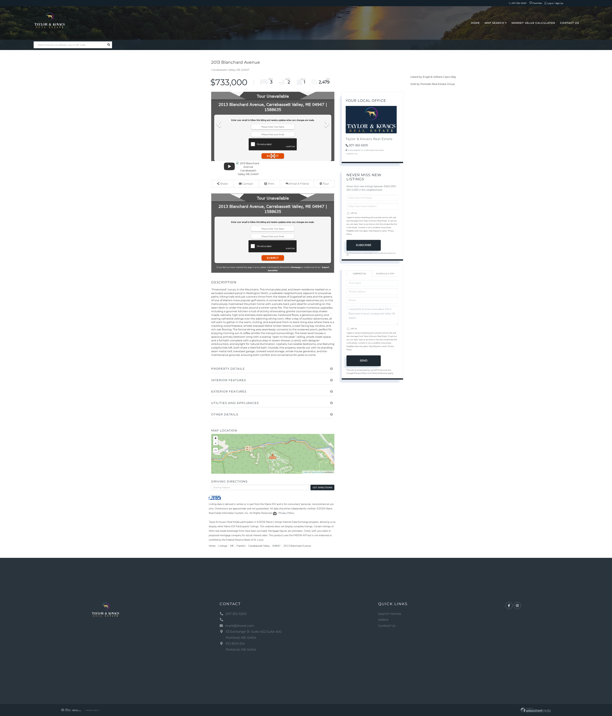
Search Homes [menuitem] (389, 614)
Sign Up (559, 3)
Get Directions (322, 487)
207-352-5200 (518, 3)
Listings (222, 546)
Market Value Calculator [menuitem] (533, 22)
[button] (108, 44)
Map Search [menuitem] (494, 22)
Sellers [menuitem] (383, 620)
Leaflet (305, 472)
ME (232, 546)
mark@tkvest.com (239, 626)
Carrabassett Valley (259, 546)
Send (363, 360)
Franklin (241, 546)
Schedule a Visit (385, 273)
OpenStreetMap (317, 472)
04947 (276, 546)
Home (212, 546)
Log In (550, 3)
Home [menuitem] (475, 22)
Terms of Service (379, 373)
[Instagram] (517, 605)
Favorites (537, 3)
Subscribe (363, 245)
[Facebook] (509, 605)
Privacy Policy (286, 513)
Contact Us (351, 154)
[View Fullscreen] (215, 450)
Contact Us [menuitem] (569, 22)
